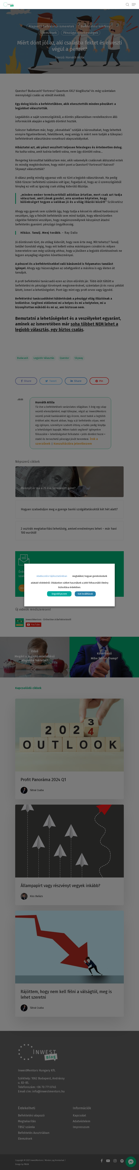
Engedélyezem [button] (59, 593)
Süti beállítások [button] (85, 594)
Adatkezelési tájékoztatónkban (52, 576)
